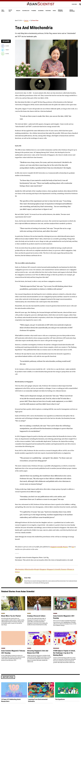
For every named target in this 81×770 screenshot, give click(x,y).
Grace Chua (35, 20)
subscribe (74, 4)
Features (26, 20)
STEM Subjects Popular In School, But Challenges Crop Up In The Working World (64, 653)
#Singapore (42, 569)
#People (36, 569)
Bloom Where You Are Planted (11, 616)
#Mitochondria (29, 569)
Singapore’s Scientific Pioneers (59, 547)
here (73, 547)
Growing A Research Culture (36, 616)
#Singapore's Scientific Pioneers (56, 569)
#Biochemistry (19, 569)
